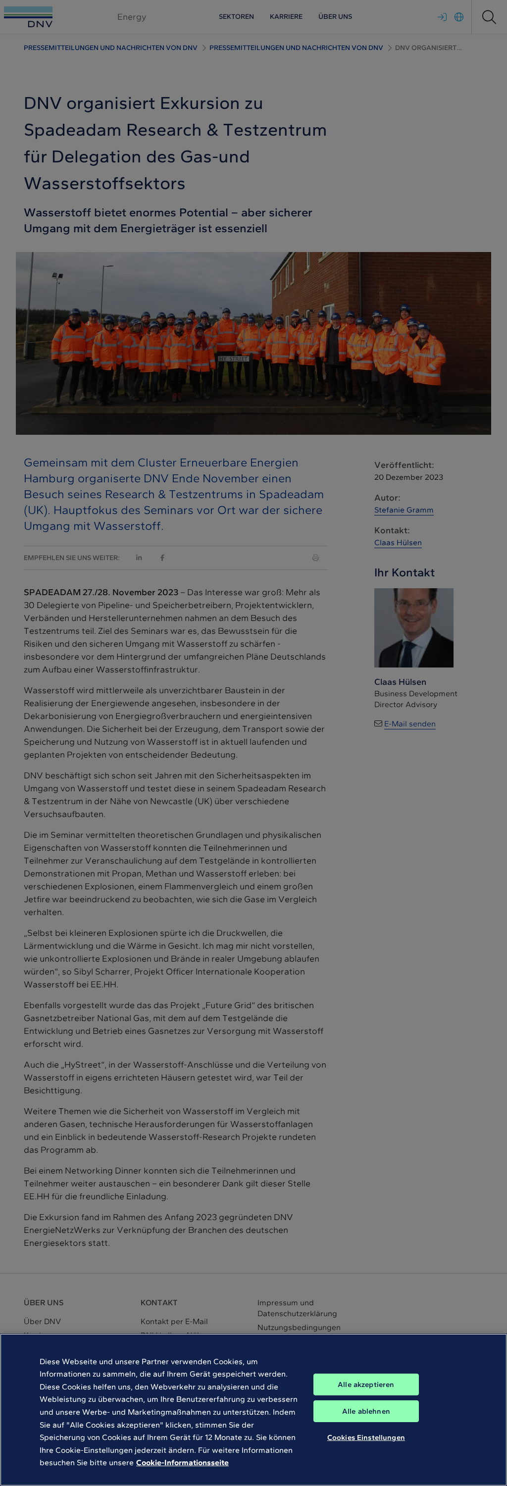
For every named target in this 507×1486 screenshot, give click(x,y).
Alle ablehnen (366, 1411)
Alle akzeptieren (366, 1384)
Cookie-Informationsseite (182, 1462)
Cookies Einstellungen (366, 1437)
